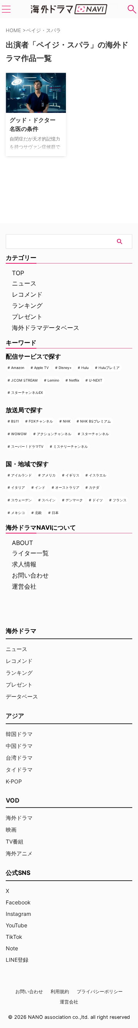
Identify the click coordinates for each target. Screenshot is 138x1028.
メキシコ (18, 513)
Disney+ (65, 368)
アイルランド (21, 475)
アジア (15, 716)
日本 (55, 513)
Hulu (85, 368)
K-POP (14, 781)
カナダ (94, 487)
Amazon (17, 368)
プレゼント (27, 316)
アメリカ (49, 475)
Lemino (53, 380)
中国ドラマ (19, 745)
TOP (18, 273)
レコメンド (27, 294)
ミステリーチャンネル (70, 446)
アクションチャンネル (54, 434)
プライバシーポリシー (100, 991)
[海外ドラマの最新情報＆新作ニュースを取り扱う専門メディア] (69, 9)
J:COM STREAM (24, 380)
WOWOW (19, 434)
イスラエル (97, 475)
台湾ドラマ (19, 757)
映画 (11, 829)
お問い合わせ (30, 575)
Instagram (18, 914)
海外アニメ (19, 853)
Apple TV (41, 368)
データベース (22, 696)
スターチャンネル (95, 434)
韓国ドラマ (19, 734)
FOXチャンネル (41, 421)
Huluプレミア (109, 368)
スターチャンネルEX (27, 392)
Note (12, 948)
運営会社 (24, 586)
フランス (120, 500)
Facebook (18, 902)
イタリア (18, 487)
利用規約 (60, 991)
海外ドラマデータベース (45, 327)
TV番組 (14, 841)
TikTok (14, 936)
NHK (67, 421)
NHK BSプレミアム (95, 421)
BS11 (15, 421)
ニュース (24, 283)
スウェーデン (21, 500)
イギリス (72, 475)
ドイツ (97, 500)
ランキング (27, 305)
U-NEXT (95, 380)
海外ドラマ (19, 817)
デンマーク (74, 500)
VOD (13, 800)
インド (40, 487)
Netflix (74, 380)
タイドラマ (19, 769)
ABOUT (22, 543)
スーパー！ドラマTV (27, 446)
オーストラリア (67, 487)
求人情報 (24, 564)
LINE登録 (17, 959)
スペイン (49, 500)
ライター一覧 (30, 553)
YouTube (16, 925)
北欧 (38, 513)
